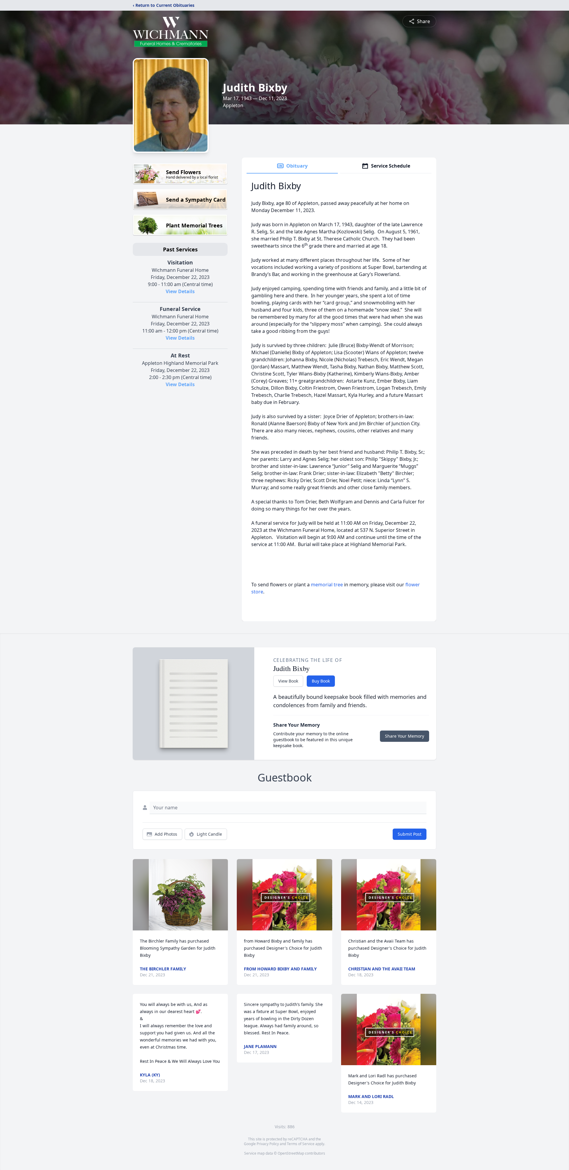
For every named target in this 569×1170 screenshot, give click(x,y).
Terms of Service (300, 1143)
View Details (180, 291)
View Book (288, 681)
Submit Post (409, 834)
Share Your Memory (404, 736)
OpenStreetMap (291, 1153)
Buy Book (321, 681)
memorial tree (327, 584)
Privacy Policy (268, 1143)
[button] (180, 894)
